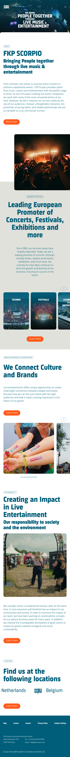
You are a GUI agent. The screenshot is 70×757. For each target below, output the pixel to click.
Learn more (35, 339)
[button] (64, 289)
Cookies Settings (60, 723)
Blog (5, 723)
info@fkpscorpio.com (37, 742)
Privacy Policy (43, 723)
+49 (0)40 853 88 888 (36, 739)
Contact (16, 723)
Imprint (28, 723)
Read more (11, 122)
